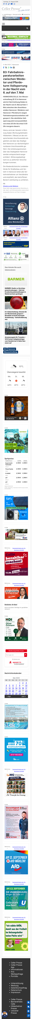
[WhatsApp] (14, 4)
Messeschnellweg (10, 352)
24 (26, 691)
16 (23, 688)
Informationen (17, 969)
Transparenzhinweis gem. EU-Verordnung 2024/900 (18, 40)
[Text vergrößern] (28, 1002)
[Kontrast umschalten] (28, 1011)
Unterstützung (17, 983)
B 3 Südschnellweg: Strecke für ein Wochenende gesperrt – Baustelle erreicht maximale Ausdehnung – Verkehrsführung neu (16, 315)
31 (26, 693)
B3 (5, 349)
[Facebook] (4, 4)
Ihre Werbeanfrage (17, 973)
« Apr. (9, 696)
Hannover (15, 64)
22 (20, 691)
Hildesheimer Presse (16, 1007)
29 (20, 693)
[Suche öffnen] (27, 28)
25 (6, 693)
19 (10, 691)
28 (16, 693)
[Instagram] (6, 4)
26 (10, 693)
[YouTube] (12, 4)
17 (26, 688)
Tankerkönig (10, 487)
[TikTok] (9, 4)
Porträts (14, 976)
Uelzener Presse (15, 1012)
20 (13, 691)
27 (13, 693)
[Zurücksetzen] (28, 1015)
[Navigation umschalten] (3, 23)
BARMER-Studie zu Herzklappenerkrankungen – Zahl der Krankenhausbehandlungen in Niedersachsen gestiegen (15, 291)
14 (16, 688)
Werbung (15, 985)
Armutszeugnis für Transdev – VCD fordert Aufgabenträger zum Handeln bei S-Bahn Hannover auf (15, 340)
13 (13, 688)
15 (20, 688)
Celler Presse (16, 963)
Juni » (23, 696)
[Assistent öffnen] (5, 1014)
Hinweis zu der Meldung (10, 186)
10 (26, 685)
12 (10, 688)
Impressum (15, 992)
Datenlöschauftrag (19, 988)
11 (6, 688)
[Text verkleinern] (28, 1007)
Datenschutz (16, 990)
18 (6, 691)
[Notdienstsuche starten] (25, 655)
